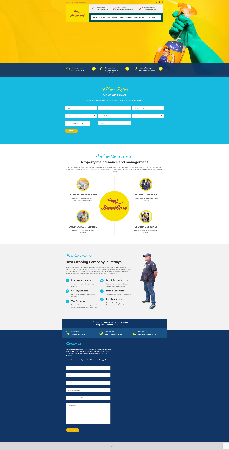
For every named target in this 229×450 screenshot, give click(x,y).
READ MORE (91, 51)
